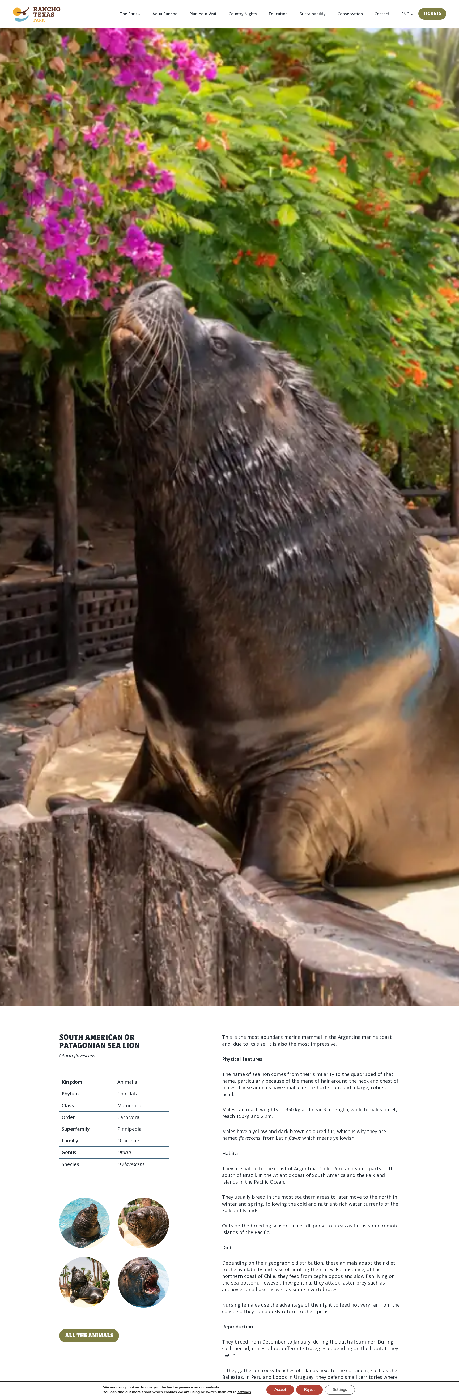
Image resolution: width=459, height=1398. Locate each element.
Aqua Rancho (164, 13)
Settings (340, 1389)
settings (244, 1392)
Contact (382, 13)
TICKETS (432, 13)
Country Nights (243, 13)
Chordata (128, 1093)
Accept (280, 1389)
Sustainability (313, 13)
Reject (309, 1389)
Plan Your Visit (203, 13)
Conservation (350, 13)
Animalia (127, 1082)
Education (278, 13)
